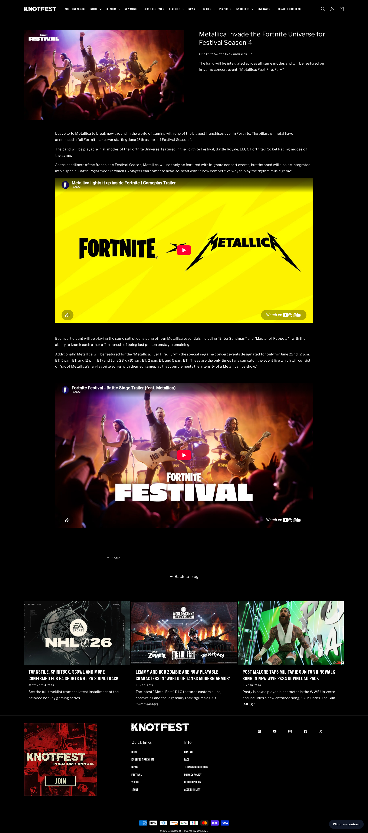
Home (134, 752)
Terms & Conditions (196, 767)
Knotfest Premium (142, 759)
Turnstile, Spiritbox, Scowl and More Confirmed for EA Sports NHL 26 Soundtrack (74, 675)
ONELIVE (202, 830)
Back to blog (187, 576)
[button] (95, 8)
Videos (135, 782)
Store (134, 789)
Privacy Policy (193, 774)
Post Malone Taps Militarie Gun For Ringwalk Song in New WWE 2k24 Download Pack (289, 675)
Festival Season (128, 165)
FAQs (187, 759)
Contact (189, 752)
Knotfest (175, 830)
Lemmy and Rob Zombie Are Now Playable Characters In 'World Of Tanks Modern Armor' (183, 675)
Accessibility (192, 789)
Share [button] (116, 558)
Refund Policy (192, 782)
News (134, 767)
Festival (136, 774)
